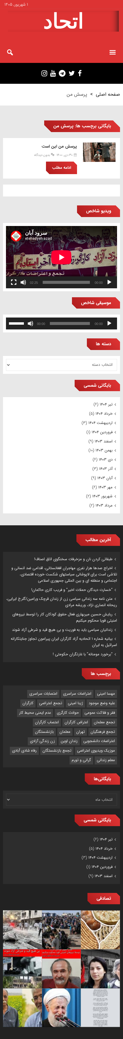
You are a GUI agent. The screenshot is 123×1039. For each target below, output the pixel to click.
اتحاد (63, 21)
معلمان (64, 732)
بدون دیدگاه (42, 155)
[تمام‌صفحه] (14, 282)
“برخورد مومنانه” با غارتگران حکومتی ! (83, 654)
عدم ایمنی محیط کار (35, 713)
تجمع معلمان (104, 722)
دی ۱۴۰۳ (106, 459)
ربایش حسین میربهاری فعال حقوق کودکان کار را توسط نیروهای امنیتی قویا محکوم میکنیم (64, 617)
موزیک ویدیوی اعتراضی (96, 750)
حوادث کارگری (68, 713)
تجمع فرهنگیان (102, 732)
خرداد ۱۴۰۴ (104, 414)
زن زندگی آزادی (42, 741)
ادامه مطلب (61, 168)
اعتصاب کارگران (47, 722)
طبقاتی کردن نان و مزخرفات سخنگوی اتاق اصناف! (73, 559)
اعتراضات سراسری (77, 693)
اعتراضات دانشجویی (99, 741)
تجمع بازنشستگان (56, 750)
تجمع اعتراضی (50, 703)
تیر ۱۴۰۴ (106, 404)
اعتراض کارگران (76, 722)
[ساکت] (23, 282)
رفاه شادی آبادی (24, 750)
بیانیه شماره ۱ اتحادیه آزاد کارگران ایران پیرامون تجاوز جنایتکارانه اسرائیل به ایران (64, 642)
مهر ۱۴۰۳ (105, 487)
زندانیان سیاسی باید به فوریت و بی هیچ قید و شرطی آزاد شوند (62, 630)
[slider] (17, 323)
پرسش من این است (59, 146)
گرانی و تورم (81, 760)
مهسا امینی (106, 693)
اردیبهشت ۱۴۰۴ (100, 423)
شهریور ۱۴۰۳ (102, 496)
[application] (61, 257)
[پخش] (109, 282)
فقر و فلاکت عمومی (99, 713)
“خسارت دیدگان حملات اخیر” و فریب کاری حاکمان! (72, 590)
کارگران (27, 703)
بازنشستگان (44, 732)
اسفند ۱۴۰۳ (104, 441)
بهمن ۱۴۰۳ (104, 450)
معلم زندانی (106, 760)
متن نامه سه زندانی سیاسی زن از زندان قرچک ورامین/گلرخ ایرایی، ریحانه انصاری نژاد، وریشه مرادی (61, 602)
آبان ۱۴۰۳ (105, 478)
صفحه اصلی (108, 94)
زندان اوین (69, 741)
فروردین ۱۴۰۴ (102, 432)
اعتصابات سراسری (43, 693)
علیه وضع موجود (102, 703)
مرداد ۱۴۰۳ (104, 505)
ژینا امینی (75, 703)
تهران (80, 732)
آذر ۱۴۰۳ (106, 469)
